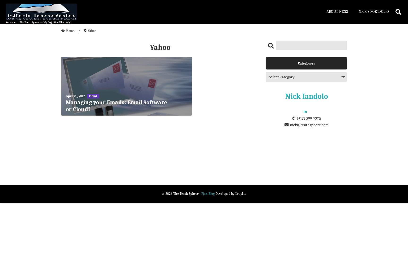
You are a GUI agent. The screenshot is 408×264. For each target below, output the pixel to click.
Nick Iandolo (306, 96)
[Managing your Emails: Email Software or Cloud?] (126, 86)
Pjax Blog (208, 194)
